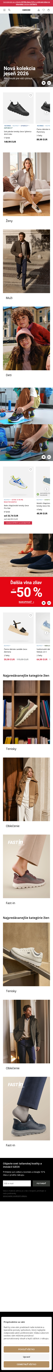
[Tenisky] (26, 718)
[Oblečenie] (26, 795)
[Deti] (26, 344)
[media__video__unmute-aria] (49, 83)
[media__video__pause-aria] (44, 83)
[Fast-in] (26, 872)
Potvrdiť (41, 1183)
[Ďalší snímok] (46, 112)
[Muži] (26, 267)
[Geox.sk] (26, 10)
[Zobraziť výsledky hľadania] (9, 10)
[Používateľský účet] (38, 10)
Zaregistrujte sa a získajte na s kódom (26, 3)
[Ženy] (26, 190)
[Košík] (48, 10)
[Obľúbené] (43, 10)
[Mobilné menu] (4, 10)
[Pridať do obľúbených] (31, 95)
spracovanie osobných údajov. (15, 1196)
